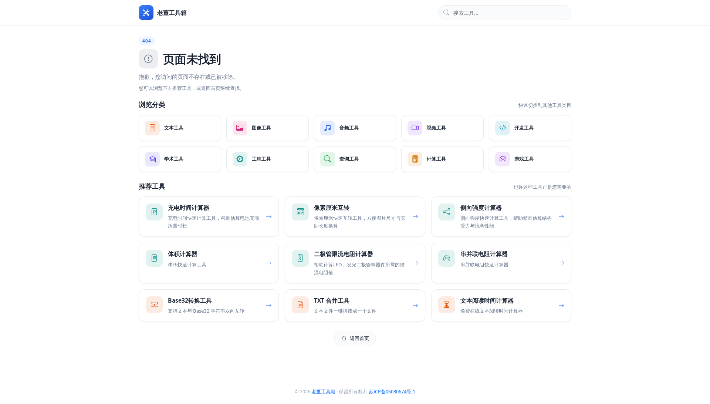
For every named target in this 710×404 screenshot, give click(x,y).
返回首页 (359, 338)
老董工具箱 (323, 391)
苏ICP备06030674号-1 (392, 391)
